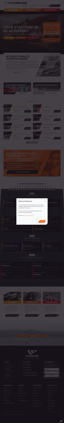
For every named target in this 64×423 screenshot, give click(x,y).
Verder (42, 221)
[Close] (45, 201)
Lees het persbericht (28, 215)
